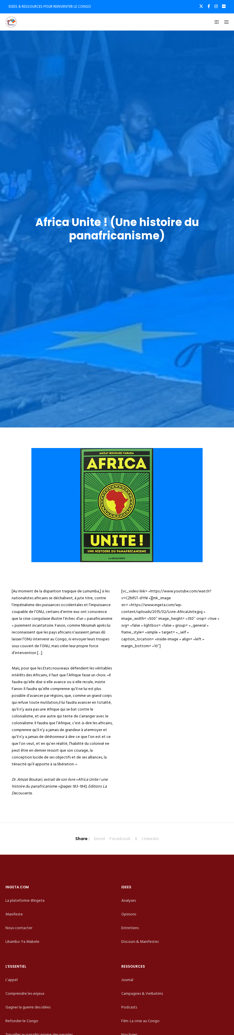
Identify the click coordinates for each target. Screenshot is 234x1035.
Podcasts (129, 1007)
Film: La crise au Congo (140, 1021)
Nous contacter (18, 928)
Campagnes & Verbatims (142, 993)
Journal (127, 980)
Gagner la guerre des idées (28, 1007)
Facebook (119, 839)
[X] (201, 6)
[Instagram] (216, 6)
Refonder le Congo (21, 1021)
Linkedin (150, 839)
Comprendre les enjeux (25, 993)
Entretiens (130, 928)
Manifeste (14, 914)
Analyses (128, 900)
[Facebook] (208, 6)
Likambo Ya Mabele (22, 941)
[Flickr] (223, 6)
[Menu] (224, 22)
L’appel (11, 980)
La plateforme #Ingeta (25, 900)
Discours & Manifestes (140, 941)
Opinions (128, 914)
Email (99, 839)
